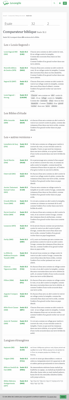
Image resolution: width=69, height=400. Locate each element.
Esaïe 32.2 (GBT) (24, 202)
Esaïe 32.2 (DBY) (24, 240)
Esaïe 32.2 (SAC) (24, 145)
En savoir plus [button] (51, 396)
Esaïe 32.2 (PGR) (24, 213)
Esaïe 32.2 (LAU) (24, 226)
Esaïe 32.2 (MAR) (24, 161)
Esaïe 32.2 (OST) (24, 174)
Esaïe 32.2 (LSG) (24, 53)
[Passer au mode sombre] (60, 3)
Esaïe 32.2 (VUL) (24, 359)
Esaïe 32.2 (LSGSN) (24, 96)
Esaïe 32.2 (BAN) (24, 121)
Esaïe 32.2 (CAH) (24, 188)
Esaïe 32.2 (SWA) (24, 368)
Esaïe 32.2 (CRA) (24, 295)
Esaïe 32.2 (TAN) (24, 254)
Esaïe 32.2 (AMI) (24, 322)
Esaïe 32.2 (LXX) (24, 348)
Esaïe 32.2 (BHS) (24, 382)
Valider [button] (63, 396)
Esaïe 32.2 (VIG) (24, 267)
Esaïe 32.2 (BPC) (24, 308)
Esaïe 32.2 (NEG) (24, 69)
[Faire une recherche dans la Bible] (54, 3)
